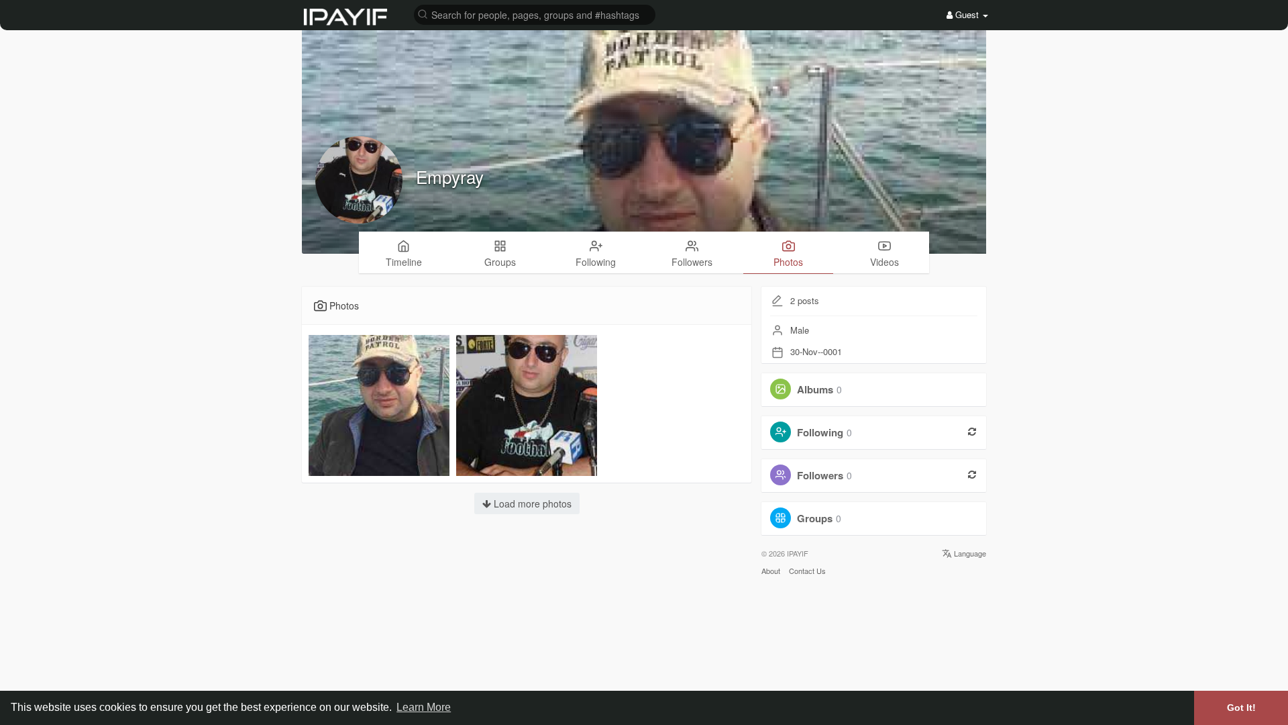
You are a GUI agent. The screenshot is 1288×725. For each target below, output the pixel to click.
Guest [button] (967, 14)
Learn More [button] (423, 707)
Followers (820, 475)
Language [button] (969, 553)
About (770, 570)
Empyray (450, 176)
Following (820, 432)
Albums (815, 389)
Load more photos (531, 503)
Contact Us (807, 570)
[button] (534, 14)
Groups (815, 518)
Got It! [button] (1241, 707)
